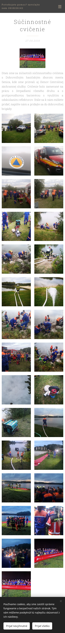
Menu (59, 6)
